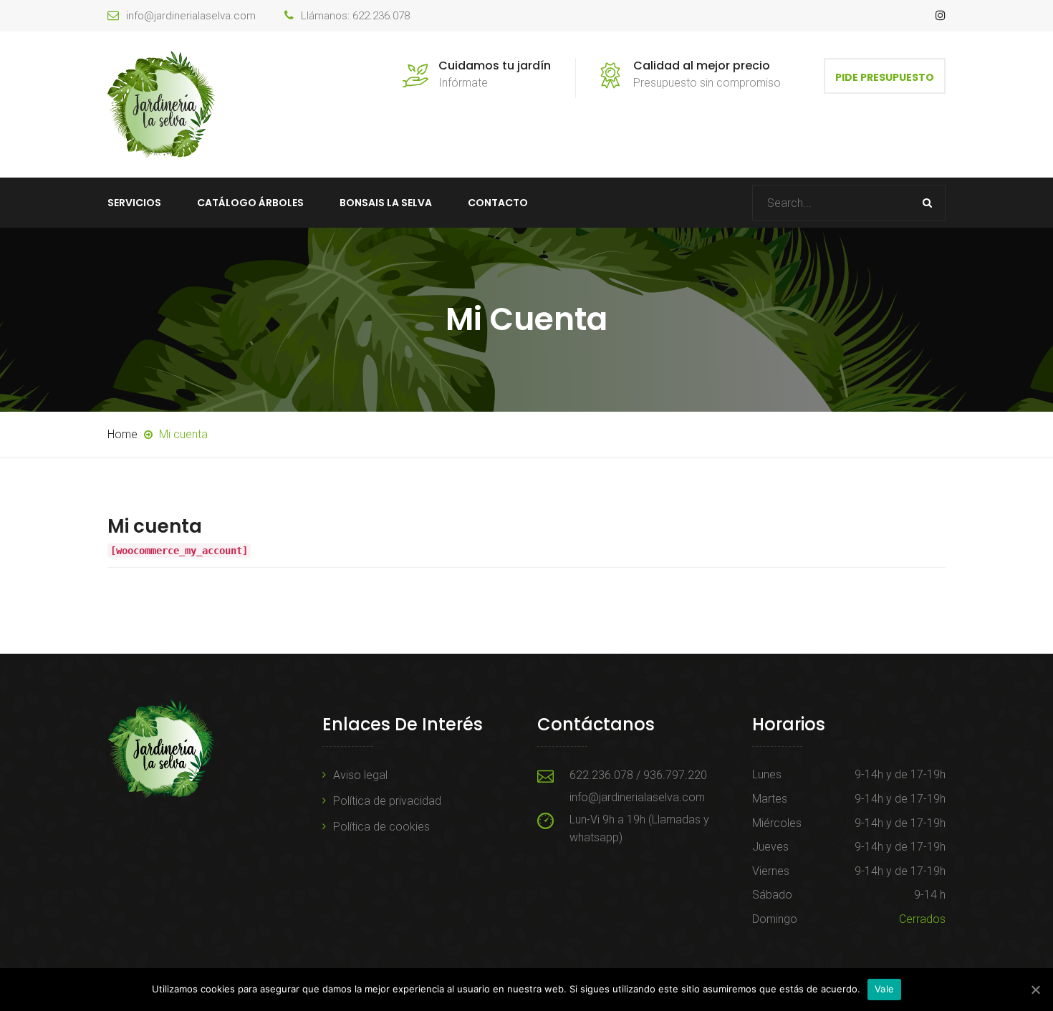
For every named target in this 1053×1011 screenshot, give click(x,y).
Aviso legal (360, 775)
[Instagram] (941, 15)
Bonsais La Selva (386, 202)
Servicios (134, 202)
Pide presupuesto (884, 77)
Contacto (498, 202)
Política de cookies (381, 826)
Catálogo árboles (250, 202)
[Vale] (1035, 989)
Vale (884, 989)
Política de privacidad (387, 801)
